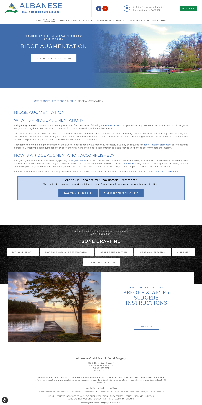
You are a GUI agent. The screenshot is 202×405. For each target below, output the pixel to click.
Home (38, 21)
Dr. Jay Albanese (72, 377)
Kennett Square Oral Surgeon (51, 377)
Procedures (89, 21)
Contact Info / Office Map (70, 396)
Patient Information (70, 21)
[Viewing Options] (5, 400)
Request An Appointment (122, 193)
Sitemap (130, 399)
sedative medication (167, 171)
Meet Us (120, 21)
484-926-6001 (103, 368)
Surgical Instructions (138, 21)
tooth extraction (111, 125)
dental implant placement (157, 144)
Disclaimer (100, 399)
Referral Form (159, 21)
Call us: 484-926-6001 (78, 193)
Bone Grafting (67, 101)
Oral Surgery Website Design (93, 403)
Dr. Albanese (129, 163)
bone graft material (78, 160)
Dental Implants (105, 21)
